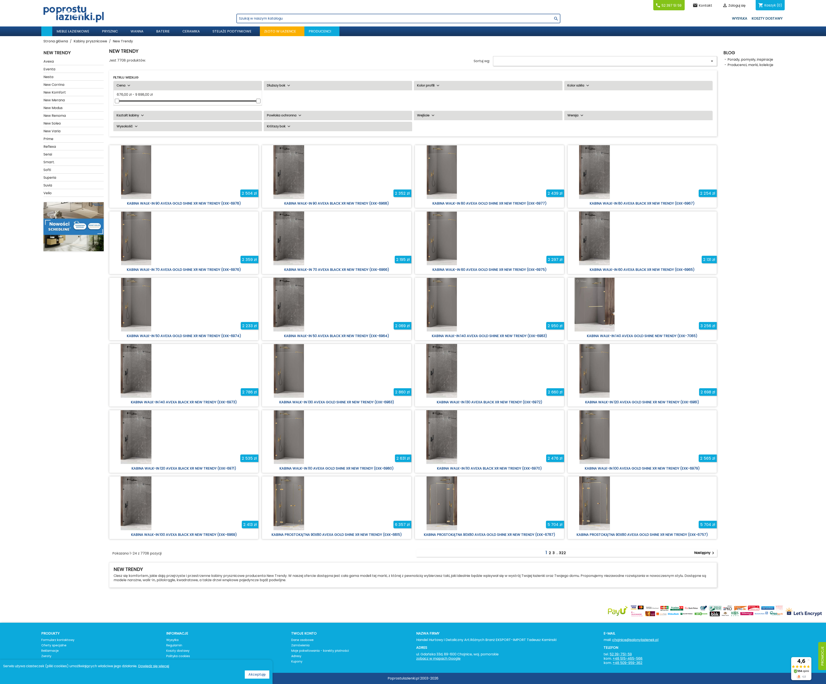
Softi (47, 169)
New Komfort (54, 92)
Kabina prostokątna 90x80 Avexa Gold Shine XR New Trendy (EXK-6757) (642, 534)
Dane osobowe (302, 640)
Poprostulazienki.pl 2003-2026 (413, 678)
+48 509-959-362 (627, 662)
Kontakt (705, 5)
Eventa (49, 69)
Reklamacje (50, 651)
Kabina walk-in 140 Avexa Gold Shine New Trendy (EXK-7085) (642, 335)
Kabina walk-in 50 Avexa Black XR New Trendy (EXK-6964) (336, 335)
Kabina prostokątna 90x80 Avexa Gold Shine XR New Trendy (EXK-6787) (489, 534)
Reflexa (49, 146)
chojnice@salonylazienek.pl (635, 639)
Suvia (47, 185)
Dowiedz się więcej (153, 666)
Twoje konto (304, 633)
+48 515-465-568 (628, 658)
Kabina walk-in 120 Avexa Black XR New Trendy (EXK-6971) (183, 468)
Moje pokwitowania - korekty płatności (320, 651)
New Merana (54, 100)
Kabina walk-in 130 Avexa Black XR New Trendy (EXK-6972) (489, 402)
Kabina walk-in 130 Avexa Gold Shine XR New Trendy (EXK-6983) (336, 402)
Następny (705, 553)
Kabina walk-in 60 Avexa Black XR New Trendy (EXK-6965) (642, 269)
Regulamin (174, 645)
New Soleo (52, 123)
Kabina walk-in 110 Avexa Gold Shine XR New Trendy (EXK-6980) (336, 468)
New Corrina (53, 84)
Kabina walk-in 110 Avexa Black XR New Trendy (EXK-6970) (489, 468)
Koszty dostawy (767, 18)
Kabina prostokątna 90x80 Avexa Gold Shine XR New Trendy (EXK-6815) (336, 534)
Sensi (47, 154)
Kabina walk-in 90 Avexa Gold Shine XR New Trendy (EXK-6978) (184, 203)
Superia (49, 177)
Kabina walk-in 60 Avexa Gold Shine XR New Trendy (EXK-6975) (489, 269)
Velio (47, 193)
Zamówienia (300, 645)
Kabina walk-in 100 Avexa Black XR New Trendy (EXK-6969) (184, 534)
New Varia (51, 131)
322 (562, 552)
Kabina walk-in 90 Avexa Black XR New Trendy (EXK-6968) (336, 203)
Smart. (49, 162)
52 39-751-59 (621, 654)
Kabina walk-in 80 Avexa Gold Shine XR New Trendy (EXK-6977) (489, 203)
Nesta (48, 76)
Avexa (48, 61)
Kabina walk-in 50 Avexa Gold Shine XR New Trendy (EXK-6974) (184, 335)
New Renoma (54, 115)
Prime (48, 138)
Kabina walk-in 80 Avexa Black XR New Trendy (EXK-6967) (642, 203)
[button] (321, 31)
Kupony (296, 661)
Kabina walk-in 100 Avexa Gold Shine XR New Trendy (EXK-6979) (642, 468)
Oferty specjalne (53, 645)
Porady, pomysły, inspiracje (750, 59)
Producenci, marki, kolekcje (750, 64)
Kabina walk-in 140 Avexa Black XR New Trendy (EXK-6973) (184, 402)
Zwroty (46, 656)
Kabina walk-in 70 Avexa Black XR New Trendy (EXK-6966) (336, 269)
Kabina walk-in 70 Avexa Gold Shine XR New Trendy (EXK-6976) (184, 269)
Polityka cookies (178, 656)
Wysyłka (739, 18)
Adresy (296, 656)
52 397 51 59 (671, 5)
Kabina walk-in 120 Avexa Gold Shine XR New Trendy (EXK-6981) (642, 402)
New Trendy (57, 53)
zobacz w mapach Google (438, 658)
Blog (729, 53)
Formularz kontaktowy (57, 640)
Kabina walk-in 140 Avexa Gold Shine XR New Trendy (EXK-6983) (489, 335)
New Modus (53, 107)
